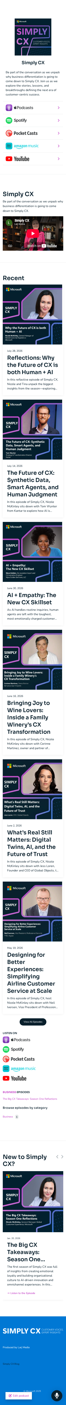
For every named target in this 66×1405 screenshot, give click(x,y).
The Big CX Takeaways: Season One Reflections (30, 1099)
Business (9, 1092)
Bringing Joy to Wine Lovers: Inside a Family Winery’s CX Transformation (28, 717)
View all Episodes (33, 1021)
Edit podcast (20, 1396)
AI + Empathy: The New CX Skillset (31, 599)
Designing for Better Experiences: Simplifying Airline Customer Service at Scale (31, 972)
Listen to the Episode (22, 1293)
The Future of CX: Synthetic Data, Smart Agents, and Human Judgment (33, 483)
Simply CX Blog (11, 1364)
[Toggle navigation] (53, 8)
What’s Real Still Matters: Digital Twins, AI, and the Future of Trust (31, 843)
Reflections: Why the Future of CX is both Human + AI (32, 365)
